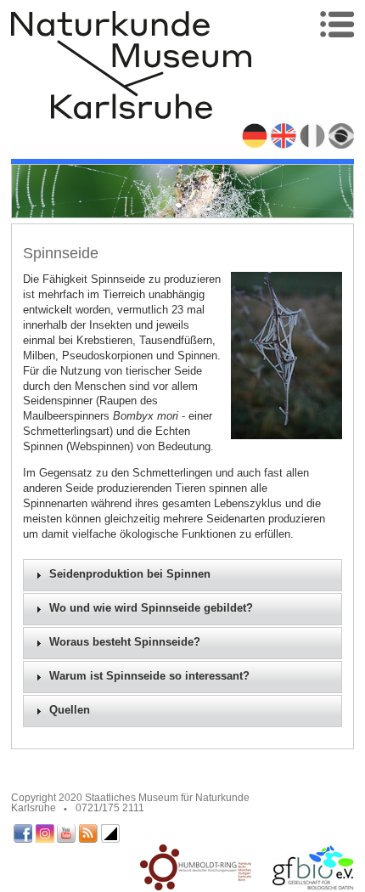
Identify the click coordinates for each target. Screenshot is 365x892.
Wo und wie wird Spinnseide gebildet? (151, 608)
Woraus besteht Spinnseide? (124, 642)
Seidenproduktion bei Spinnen (130, 574)
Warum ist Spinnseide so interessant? (149, 676)
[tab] (183, 575)
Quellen (69, 710)
